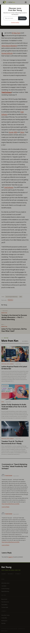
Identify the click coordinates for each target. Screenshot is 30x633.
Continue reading (15, 22)
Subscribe (22, 18)
